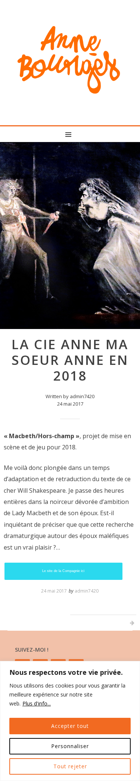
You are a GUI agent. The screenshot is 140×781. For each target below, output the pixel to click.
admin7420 (87, 591)
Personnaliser (70, 746)
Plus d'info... (36, 703)
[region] (70, 721)
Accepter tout (70, 725)
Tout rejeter (70, 766)
